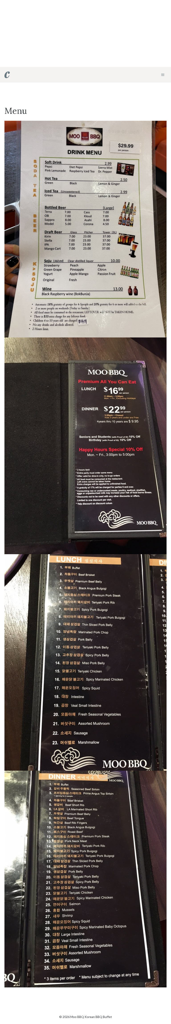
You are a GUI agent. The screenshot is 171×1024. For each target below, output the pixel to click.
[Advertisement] (85, 33)
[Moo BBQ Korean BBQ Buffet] (7, 74)
